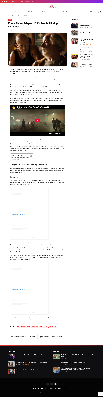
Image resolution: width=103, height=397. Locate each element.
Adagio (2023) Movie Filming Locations (22, 157)
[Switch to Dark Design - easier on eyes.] (100, 11)
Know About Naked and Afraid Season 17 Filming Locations (86, 32)
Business (38, 11)
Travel (62, 11)
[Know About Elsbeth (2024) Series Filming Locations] (74, 25)
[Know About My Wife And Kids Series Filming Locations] (74, 56)
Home (16, 11)
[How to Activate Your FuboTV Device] (74, 49)
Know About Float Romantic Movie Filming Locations (87, 63)
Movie (75, 11)
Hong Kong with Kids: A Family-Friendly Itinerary (74, 362)
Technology (69, 11)
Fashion (49, 11)
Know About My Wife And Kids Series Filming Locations (86, 56)
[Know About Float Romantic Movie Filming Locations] (74, 64)
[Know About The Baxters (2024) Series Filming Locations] (74, 41)
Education (30, 11)
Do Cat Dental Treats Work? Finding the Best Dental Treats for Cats (77, 355)
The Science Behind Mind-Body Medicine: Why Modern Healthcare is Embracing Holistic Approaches (75, 368)
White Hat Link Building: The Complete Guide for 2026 (22, 1)
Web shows (82, 11)
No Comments (21, 30)
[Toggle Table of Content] (30, 155)
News (51, 388)
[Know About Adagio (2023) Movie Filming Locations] (37, 65)
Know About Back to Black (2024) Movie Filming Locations (36, 327)
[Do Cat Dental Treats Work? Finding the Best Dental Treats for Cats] (56, 356)
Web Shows (58, 388)
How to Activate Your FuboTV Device (87, 48)
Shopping (56, 11)
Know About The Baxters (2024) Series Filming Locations (86, 41)
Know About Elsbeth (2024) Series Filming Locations (87, 24)
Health (43, 11)
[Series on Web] (51, 6)
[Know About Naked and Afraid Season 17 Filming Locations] (74, 32)
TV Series (40, 388)
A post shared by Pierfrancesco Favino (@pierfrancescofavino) (29, 237)
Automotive (23, 11)
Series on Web (61, 392)
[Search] (98, 12)
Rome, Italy (16, 159)
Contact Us (89, 11)
